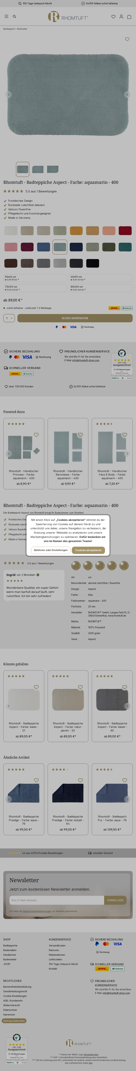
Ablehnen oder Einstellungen (51, 550)
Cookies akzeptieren (88, 550)
